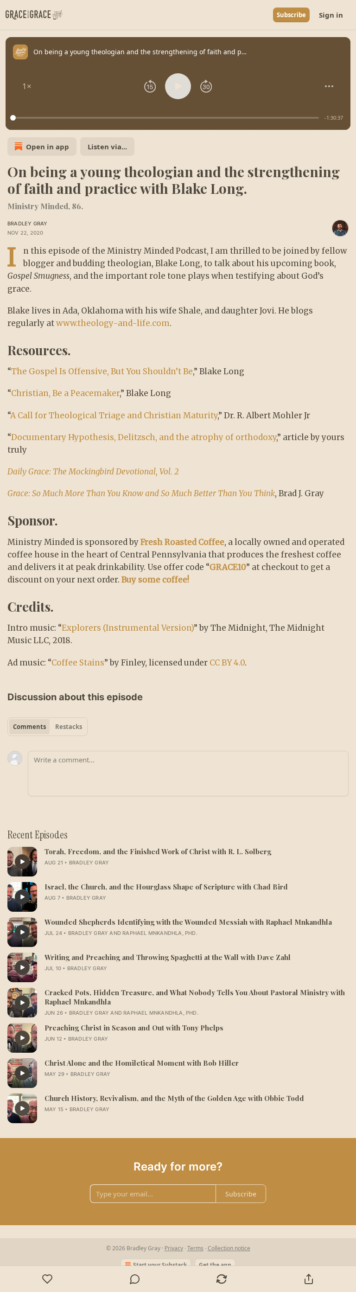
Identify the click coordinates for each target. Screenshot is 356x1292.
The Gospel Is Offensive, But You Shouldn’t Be (102, 371)
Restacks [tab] (68, 727)
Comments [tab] (29, 727)
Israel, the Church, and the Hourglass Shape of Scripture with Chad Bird (166, 886)
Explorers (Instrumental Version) (128, 628)
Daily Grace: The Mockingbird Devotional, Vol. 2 (93, 472)
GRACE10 (228, 567)
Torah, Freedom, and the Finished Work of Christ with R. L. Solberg (157, 851)
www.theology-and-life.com (113, 323)
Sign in (331, 14)
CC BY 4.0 (227, 663)
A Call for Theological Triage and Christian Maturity (113, 415)
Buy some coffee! (155, 580)
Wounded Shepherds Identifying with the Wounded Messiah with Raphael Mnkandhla (188, 922)
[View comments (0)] (134, 1279)
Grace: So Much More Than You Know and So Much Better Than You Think (141, 493)
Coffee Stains (77, 663)
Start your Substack (160, 1265)
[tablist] (47, 726)
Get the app (215, 1265)
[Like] (47, 1279)
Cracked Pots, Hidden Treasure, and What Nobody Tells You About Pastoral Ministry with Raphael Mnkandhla (194, 997)
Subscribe (291, 15)
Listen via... (107, 146)
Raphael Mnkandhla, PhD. (159, 933)
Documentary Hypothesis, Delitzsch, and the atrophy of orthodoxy (143, 437)
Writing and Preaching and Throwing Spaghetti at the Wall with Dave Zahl (167, 957)
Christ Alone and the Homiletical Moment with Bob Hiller (141, 1063)
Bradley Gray (27, 223)
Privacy (174, 1248)
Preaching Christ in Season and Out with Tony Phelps (133, 1027)
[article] (178, 861)
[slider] (166, 117)
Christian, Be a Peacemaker (65, 393)
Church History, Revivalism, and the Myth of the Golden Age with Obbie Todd (174, 1098)
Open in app (47, 146)
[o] (22, 861)
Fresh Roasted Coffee (182, 542)
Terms (195, 1248)
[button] (27, 86)
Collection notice (229, 1248)
